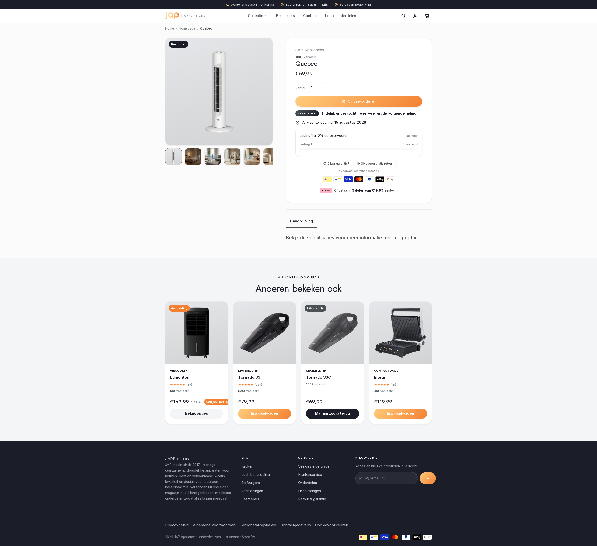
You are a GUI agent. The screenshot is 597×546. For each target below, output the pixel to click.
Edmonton (179, 377)
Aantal (300, 88)
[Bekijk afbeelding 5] (251, 156)
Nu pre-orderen (361, 101)
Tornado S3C (318, 377)
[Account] (415, 16)
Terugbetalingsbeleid (258, 525)
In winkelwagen (264, 413)
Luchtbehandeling (255, 474)
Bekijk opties (196, 413)
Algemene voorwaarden (214, 525)
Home (169, 28)
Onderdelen (307, 482)
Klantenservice (310, 474)
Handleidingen (309, 491)
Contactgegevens (295, 525)
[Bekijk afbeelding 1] (173, 156)
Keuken (247, 466)
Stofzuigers (250, 482)
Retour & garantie (312, 499)
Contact (310, 16)
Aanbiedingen (252, 491)
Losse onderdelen (340, 16)
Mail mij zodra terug (332, 413)
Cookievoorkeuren (331, 525)
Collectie (255, 16)
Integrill (381, 377)
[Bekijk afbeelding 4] (232, 156)
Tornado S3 (249, 377)
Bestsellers (285, 16)
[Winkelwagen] (427, 16)
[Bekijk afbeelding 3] (212, 156)
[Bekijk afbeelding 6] (271, 156)
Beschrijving (301, 221)
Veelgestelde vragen (314, 466)
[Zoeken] (403, 16)
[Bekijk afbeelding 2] (193, 156)
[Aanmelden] (428, 478)
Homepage (187, 28)
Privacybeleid (177, 525)
